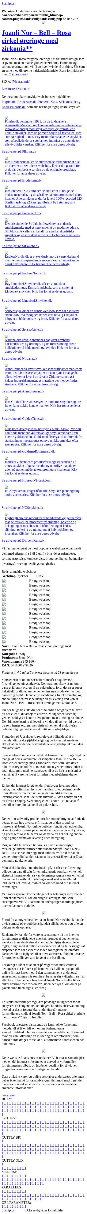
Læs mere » (9, 89)
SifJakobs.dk (67, 102)
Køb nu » (23, 89)
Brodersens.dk (27, 102)
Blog (20, 1210)
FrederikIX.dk (47, 102)
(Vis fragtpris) (21, 81)
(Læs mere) (19, 74)
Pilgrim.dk (9, 102)
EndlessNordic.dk (14, 107)
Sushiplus (8, 3)
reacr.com (8, 1095)
